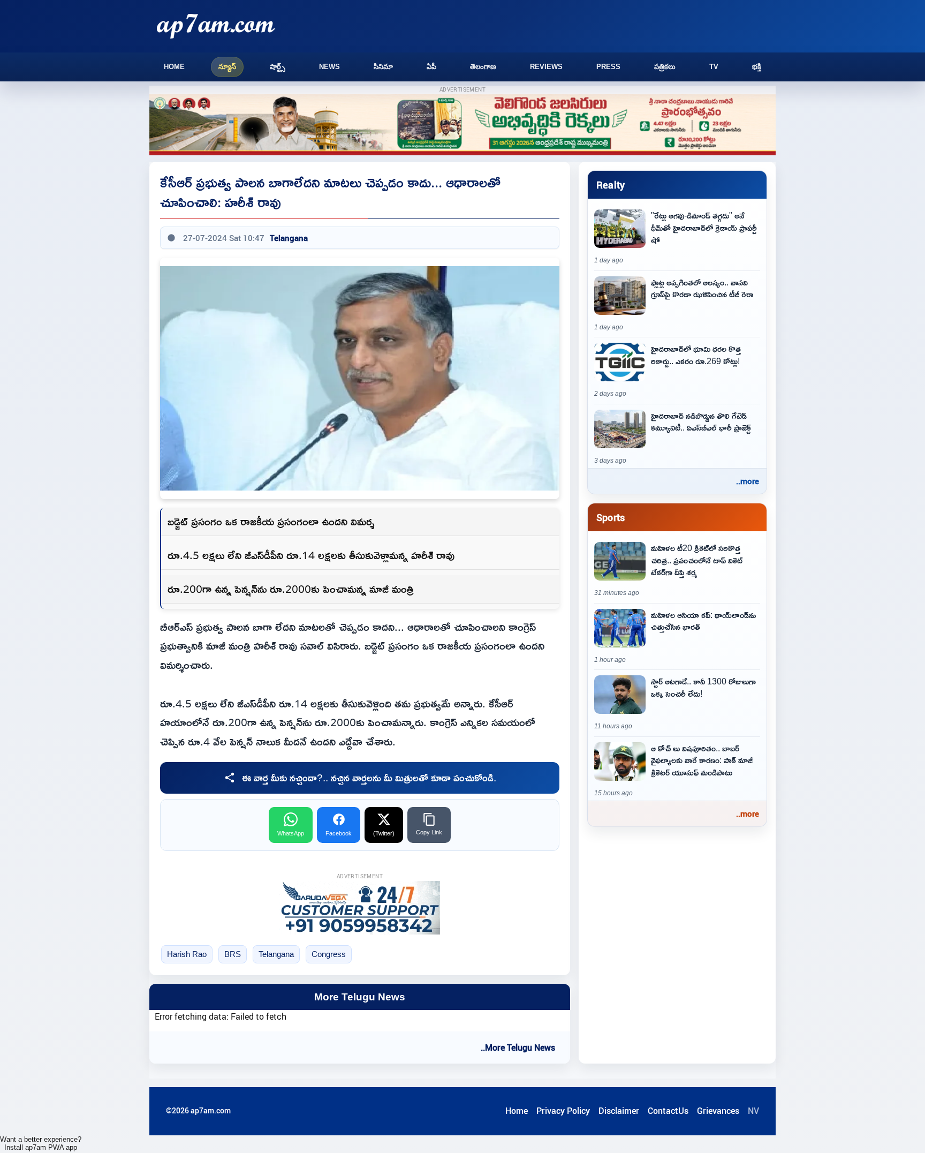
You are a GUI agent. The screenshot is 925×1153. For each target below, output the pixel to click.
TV (713, 67)
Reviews (546, 67)
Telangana (289, 237)
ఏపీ (431, 67)
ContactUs (668, 1111)
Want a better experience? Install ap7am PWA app (40, 1143)
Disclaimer (618, 1111)
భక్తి (756, 67)
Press (608, 67)
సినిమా (383, 67)
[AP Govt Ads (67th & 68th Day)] (462, 125)
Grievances (718, 1111)
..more (747, 481)
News (329, 67)
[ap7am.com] (216, 26)
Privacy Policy (563, 1111)
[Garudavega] (359, 908)
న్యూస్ (227, 67)
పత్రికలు (665, 67)
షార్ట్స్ (277, 67)
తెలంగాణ (483, 67)
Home (174, 67)
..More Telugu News (518, 1047)
